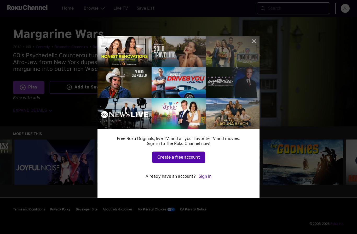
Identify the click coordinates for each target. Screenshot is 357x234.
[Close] (254, 41)
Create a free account (178, 157)
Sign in (205, 176)
